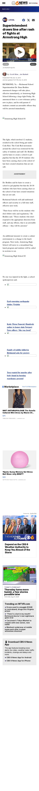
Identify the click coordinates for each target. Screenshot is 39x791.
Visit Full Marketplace (29, 386)
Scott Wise (14, 74)
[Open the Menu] (4, 3)
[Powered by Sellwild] (33, 513)
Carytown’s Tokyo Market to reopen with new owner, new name (18, 623)
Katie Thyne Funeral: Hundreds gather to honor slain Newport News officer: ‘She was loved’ (20, 327)
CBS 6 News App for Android (18, 658)
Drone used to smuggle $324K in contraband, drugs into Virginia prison (19, 609)
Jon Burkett (24, 74)
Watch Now (33, 3)
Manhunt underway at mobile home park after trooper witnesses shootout (18, 629)
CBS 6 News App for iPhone (18, 661)
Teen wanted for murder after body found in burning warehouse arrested (19, 375)
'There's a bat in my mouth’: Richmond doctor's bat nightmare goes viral (19, 616)
